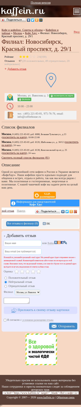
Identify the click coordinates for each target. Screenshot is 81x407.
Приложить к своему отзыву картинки (43, 310)
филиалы (25, 99)
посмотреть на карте (63, 95)
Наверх (21, 210)
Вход (76, 32)
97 (20, 60)
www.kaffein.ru (45, 397)
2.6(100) (41, 56)
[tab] (22, 223)
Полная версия (41, 2)
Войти (51, 243)
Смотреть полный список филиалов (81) (26, 157)
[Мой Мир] (41, 20)
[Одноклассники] (37, 20)
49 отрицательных (55, 60)
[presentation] (22, 223)
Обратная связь (66, 397)
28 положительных (33, 60)
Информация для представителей (36, 203)
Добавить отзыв (16, 69)
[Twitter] (33, 20)
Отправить (66, 326)
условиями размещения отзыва (37, 320)
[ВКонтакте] (29, 20)
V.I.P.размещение (47, 195)
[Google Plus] (75, 211)
